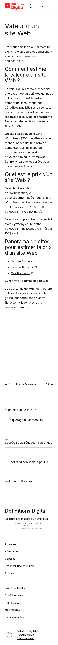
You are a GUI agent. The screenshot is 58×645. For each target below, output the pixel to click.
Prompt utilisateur (21, 481)
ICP (47, 384)
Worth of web (20, 273)
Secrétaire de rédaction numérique (28, 442)
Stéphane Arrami (26, 638)
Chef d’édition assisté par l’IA (29, 462)
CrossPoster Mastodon (23, 384)
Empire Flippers (22, 261)
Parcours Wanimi (25, 634)
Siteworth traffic (22, 267)
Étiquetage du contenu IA (26, 419)
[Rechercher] (31, 6)
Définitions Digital (26, 511)
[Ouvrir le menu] (45, 6)
